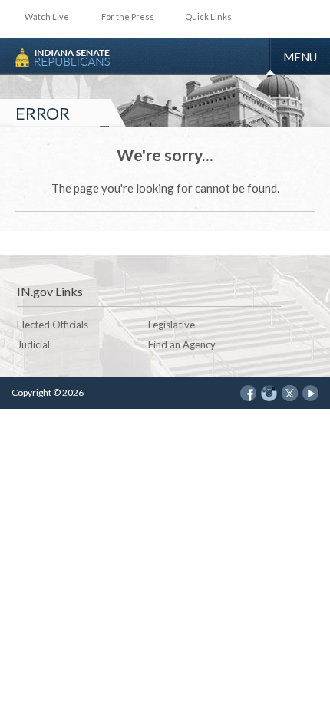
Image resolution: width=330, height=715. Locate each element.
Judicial (33, 344)
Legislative (171, 324)
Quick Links (208, 16)
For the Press (127, 16)
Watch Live (47, 16)
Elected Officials (52, 324)
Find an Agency (182, 344)
